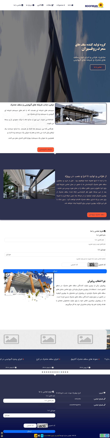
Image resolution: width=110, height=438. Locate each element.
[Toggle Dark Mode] (39, 435)
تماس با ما (18, 5)
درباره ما (29, 5)
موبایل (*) (101, 249)
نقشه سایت (47, 436)
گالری (39, 5)
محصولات (60, 5)
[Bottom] (2, 436)
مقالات (49, 5)
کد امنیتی (102, 264)
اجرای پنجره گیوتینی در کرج (48, 359)
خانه (69, 5)
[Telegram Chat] (107, 435)
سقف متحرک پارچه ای (97, 214)
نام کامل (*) (100, 235)
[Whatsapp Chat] (102, 435)
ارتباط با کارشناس (45, 149)
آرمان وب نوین (55, 436)
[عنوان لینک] (29, 184)
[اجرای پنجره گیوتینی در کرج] (48, 348)
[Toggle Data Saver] (35, 435)
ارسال (29, 431)
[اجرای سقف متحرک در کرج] (85, 348)
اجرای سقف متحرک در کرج (84, 359)
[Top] (2, 433)
